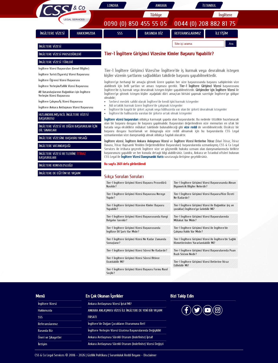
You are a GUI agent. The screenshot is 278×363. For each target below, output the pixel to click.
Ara (231, 43)
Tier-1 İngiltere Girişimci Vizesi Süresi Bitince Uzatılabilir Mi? (133, 260)
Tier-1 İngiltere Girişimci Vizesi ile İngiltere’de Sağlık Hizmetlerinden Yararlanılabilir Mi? (205, 241)
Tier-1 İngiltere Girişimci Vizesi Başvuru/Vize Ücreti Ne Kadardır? (204, 196)
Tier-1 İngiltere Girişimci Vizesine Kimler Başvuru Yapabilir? (135, 207)
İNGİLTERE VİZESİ (52, 33)
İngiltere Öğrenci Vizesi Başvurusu (59, 80)
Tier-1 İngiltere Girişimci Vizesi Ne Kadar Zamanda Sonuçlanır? (136, 241)
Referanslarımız (187, 33)
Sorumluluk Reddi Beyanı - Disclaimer (133, 355)
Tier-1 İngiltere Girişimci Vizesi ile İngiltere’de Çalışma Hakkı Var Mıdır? (201, 229)
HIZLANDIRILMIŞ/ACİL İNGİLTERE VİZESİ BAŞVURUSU (64, 116)
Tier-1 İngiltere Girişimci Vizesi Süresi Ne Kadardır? (136, 250)
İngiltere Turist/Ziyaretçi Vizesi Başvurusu (63, 74)
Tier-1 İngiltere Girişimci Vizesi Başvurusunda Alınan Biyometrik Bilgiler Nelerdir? (205, 184)
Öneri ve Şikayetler (50, 337)
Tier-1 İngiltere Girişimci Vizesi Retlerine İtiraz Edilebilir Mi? (201, 263)
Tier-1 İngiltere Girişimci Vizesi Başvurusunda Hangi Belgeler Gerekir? (137, 218)
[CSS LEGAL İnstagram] (218, 310)
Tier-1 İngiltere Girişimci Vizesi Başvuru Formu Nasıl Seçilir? (137, 271)
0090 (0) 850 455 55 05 (135, 23)
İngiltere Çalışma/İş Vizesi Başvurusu (60, 101)
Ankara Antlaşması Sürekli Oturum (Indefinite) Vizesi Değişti (126, 344)
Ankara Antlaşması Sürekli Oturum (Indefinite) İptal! (120, 337)
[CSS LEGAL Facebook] (186, 310)
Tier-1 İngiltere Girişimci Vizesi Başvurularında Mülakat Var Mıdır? (201, 218)
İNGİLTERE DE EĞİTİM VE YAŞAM (59, 173)
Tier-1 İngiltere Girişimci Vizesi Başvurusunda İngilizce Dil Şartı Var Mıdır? (133, 229)
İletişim (221, 33)
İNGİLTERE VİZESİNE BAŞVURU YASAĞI (63, 138)
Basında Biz (154, 33)
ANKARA (161, 5)
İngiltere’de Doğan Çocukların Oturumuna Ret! (116, 324)
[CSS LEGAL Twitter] (197, 310)
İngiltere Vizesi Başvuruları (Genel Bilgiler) (63, 68)
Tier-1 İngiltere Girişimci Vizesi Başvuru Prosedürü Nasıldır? (136, 184)
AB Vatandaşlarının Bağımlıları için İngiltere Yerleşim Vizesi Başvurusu (64, 93)
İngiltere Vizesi (47, 304)
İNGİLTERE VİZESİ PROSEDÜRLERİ (60, 54)
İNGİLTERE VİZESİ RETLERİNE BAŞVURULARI (62, 156)
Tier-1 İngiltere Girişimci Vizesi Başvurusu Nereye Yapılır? (135, 196)
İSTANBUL (209, 5)
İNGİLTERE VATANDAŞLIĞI (54, 146)
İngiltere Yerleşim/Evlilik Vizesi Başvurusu (63, 86)
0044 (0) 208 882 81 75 (205, 23)
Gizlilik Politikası (97, 355)
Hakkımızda (86, 33)
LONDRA (112, 5)
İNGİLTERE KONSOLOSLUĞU (56, 165)
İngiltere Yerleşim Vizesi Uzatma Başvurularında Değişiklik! (124, 330)
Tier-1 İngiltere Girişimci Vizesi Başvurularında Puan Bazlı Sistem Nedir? (205, 252)
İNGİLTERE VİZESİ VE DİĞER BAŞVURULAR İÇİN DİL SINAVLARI (68, 128)
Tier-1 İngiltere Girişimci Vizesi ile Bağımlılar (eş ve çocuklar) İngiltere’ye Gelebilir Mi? (204, 207)
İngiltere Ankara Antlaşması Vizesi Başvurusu (65, 107)
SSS (119, 33)
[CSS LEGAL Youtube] (207, 310)
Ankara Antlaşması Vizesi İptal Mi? (110, 304)
